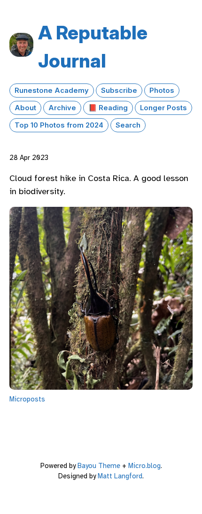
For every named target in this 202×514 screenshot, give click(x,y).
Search (128, 125)
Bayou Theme (99, 465)
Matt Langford (120, 476)
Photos (161, 90)
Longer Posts (163, 108)
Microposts (27, 399)
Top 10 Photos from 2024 (59, 125)
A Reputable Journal (93, 46)
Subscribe (119, 90)
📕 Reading (108, 108)
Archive (62, 108)
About (25, 108)
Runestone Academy (52, 90)
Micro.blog (144, 465)
